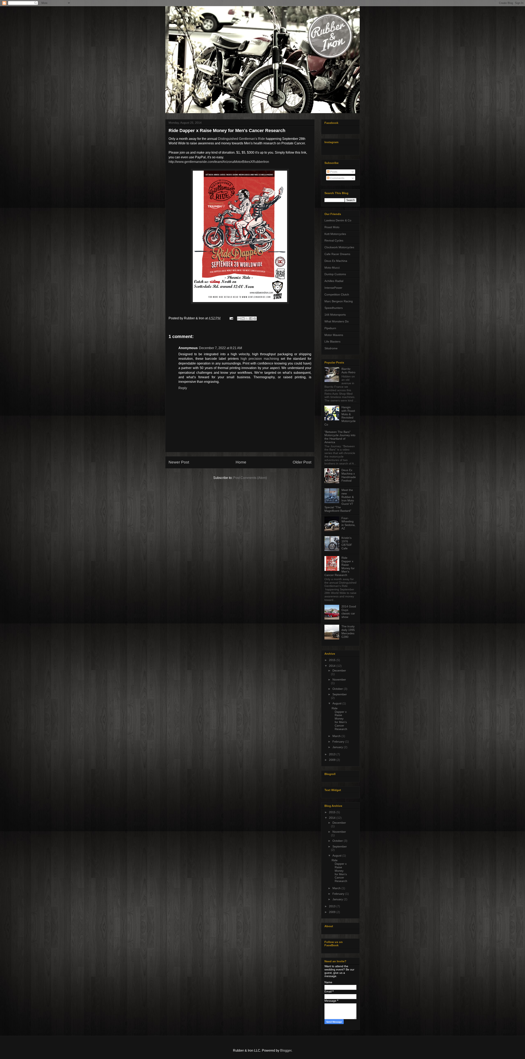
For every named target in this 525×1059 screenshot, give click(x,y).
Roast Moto (331, 227)
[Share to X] (247, 318)
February (338, 741)
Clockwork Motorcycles (339, 247)
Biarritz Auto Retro (348, 370)
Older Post (302, 462)
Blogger (285, 1050)
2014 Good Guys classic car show (348, 611)
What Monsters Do (336, 321)
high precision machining (260, 358)
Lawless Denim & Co (337, 220)
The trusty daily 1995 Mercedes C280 (348, 631)
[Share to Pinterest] (255, 318)
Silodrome (331, 348)
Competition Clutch (336, 294)
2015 (332, 660)
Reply (182, 388)
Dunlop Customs (335, 274)
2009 (332, 759)
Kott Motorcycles (335, 234)
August (337, 703)
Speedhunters (333, 307)
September (339, 694)
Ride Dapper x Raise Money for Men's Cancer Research (339, 719)
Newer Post (179, 462)
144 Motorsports (335, 314)
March (336, 736)
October (338, 688)
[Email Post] (231, 318)
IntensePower (333, 287)
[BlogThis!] (243, 318)
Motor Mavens (333, 335)
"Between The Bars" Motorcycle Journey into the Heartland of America (339, 437)
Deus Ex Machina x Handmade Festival (348, 475)
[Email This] (239, 318)
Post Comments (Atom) (250, 477)
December (339, 670)
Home (241, 462)
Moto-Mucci (332, 267)
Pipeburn (330, 328)
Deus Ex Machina (335, 260)
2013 (332, 754)
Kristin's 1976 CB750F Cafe (346, 543)
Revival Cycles (333, 240)
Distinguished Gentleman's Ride (241, 138)
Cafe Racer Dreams (337, 254)
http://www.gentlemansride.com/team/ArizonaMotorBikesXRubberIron (219, 161)
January (338, 747)
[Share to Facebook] (251, 318)
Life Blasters (332, 341)
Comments (336, 178)
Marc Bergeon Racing (338, 301)
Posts (333, 171)
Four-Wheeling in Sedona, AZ (348, 523)
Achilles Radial (333, 281)
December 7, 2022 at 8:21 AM (220, 348)
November (339, 679)
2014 (332, 665)
